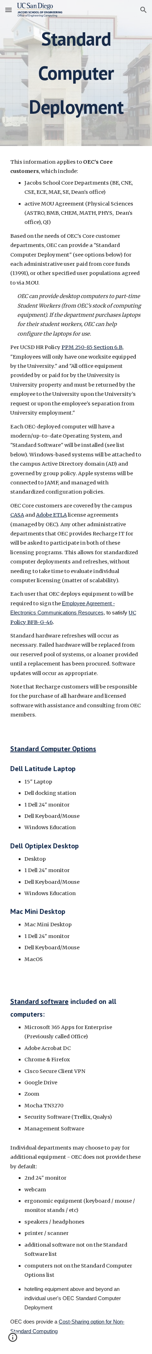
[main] (76, 73)
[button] (8, 9)
